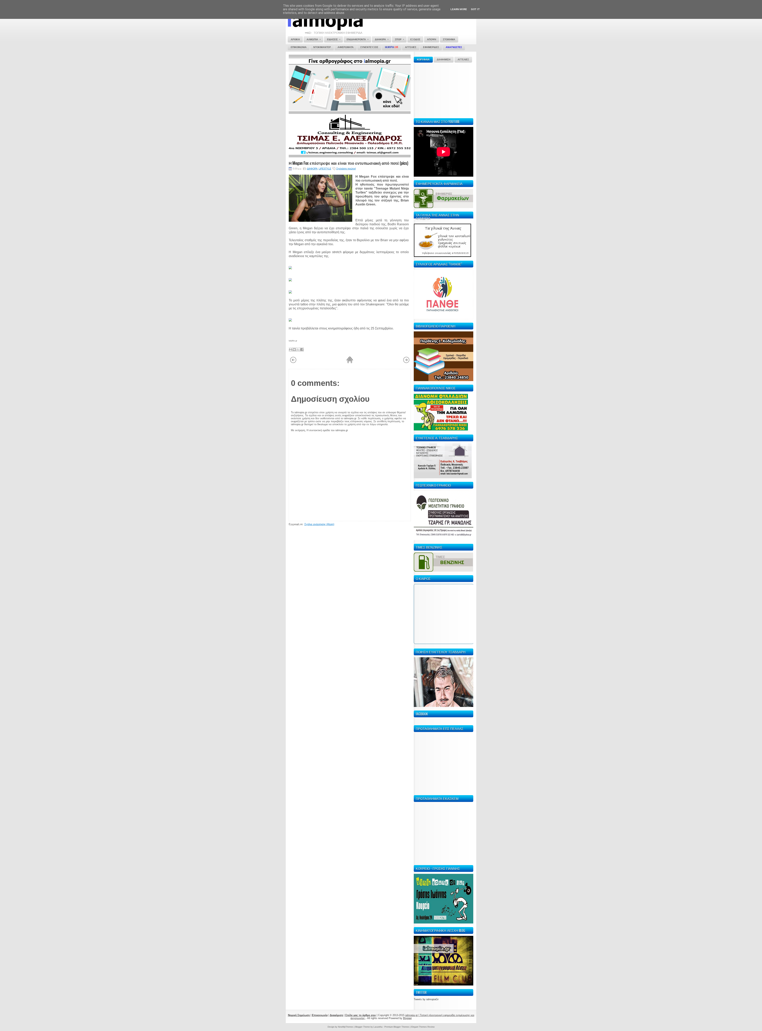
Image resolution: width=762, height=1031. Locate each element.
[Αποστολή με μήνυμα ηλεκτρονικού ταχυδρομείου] (290, 349)
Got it (475, 9)
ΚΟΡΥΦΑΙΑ (423, 59)
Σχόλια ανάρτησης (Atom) (319, 524)
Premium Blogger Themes (396, 1027)
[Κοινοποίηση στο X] (298, 349)
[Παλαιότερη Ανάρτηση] (406, 362)
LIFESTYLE (325, 168)
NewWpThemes (345, 1027)
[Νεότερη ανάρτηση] (293, 362)
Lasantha (377, 1027)
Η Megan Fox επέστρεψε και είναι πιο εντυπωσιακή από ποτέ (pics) (348, 163)
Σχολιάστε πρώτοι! (346, 168)
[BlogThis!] (294, 349)
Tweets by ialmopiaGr (426, 999)
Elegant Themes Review (423, 1027)
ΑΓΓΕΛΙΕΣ (463, 59)
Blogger (407, 1018)
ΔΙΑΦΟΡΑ (312, 168)
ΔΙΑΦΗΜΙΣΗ (443, 59)
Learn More (458, 9)
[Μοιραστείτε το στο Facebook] (302, 349)
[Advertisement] (443, 90)
